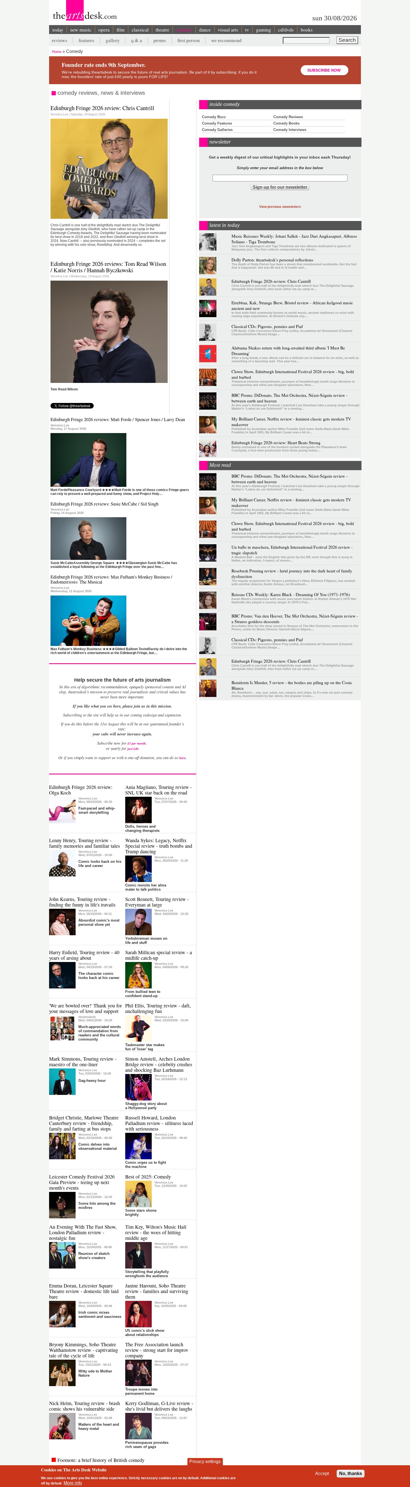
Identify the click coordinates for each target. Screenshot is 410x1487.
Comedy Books (286, 123)
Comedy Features (217, 123)
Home (56, 52)
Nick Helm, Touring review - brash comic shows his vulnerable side (84, 1406)
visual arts (228, 29)
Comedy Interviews (289, 130)
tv (247, 29)
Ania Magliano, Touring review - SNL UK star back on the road (158, 790)
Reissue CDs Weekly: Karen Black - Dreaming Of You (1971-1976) (290, 594)
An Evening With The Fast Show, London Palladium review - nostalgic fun (83, 1232)
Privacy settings (205, 1461)
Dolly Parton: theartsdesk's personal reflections (272, 260)
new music (80, 29)
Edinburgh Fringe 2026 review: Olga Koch (80, 790)
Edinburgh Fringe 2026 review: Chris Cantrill (102, 108)
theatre (162, 29)
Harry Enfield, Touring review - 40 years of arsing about (84, 955)
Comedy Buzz (214, 117)
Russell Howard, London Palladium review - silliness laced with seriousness (159, 1123)
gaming (263, 29)
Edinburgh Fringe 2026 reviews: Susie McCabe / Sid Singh (104, 503)
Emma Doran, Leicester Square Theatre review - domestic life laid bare (84, 1291)
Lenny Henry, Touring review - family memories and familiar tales (84, 843)
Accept (322, 1473)
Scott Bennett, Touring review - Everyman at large (157, 902)
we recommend (226, 40)
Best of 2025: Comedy (148, 1176)
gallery (113, 40)
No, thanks (350, 1473)
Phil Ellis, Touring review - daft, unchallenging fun (158, 1008)
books (307, 29)
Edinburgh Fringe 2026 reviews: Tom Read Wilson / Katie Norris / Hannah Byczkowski (108, 267)
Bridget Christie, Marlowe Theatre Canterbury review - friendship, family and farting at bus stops (84, 1123)
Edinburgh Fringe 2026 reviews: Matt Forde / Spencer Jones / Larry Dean (117, 419)
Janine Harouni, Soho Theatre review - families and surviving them (156, 1291)
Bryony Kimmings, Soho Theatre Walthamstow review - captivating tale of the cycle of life (83, 1350)
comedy (184, 29)
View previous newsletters (280, 206)
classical (140, 29)
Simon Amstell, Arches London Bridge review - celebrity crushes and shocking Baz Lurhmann (158, 1064)
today (57, 29)
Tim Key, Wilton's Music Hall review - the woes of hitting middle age (155, 1232)
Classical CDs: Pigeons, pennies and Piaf (267, 326)
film (121, 29)
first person (188, 40)
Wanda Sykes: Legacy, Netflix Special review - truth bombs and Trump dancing (158, 846)
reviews (59, 40)
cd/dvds (286, 29)
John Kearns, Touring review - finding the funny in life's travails (82, 902)
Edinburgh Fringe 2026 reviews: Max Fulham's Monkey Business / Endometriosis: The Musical (111, 579)
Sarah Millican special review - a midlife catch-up (158, 955)
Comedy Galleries (217, 130)
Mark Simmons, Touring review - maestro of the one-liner (83, 1061)
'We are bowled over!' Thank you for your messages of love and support (85, 1008)
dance (205, 29)
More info (73, 1483)
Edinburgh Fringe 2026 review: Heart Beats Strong (275, 442)
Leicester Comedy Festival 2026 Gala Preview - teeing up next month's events (82, 1182)
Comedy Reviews (288, 117)
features (86, 40)
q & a (136, 40)
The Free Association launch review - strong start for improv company (156, 1350)
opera (104, 29)
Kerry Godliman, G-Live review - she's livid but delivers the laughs (159, 1406)
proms (159, 40)
